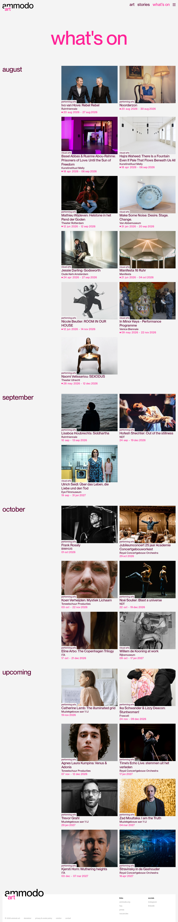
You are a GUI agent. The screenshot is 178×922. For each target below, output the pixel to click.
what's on (161, 4)
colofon (59, 918)
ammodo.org (124, 902)
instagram (152, 902)
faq (120, 906)
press (121, 910)
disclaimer (27, 918)
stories (143, 4)
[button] (174, 4)
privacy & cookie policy (43, 918)
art (132, 4)
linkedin (151, 906)
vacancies (123, 913)
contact (68, 918)
